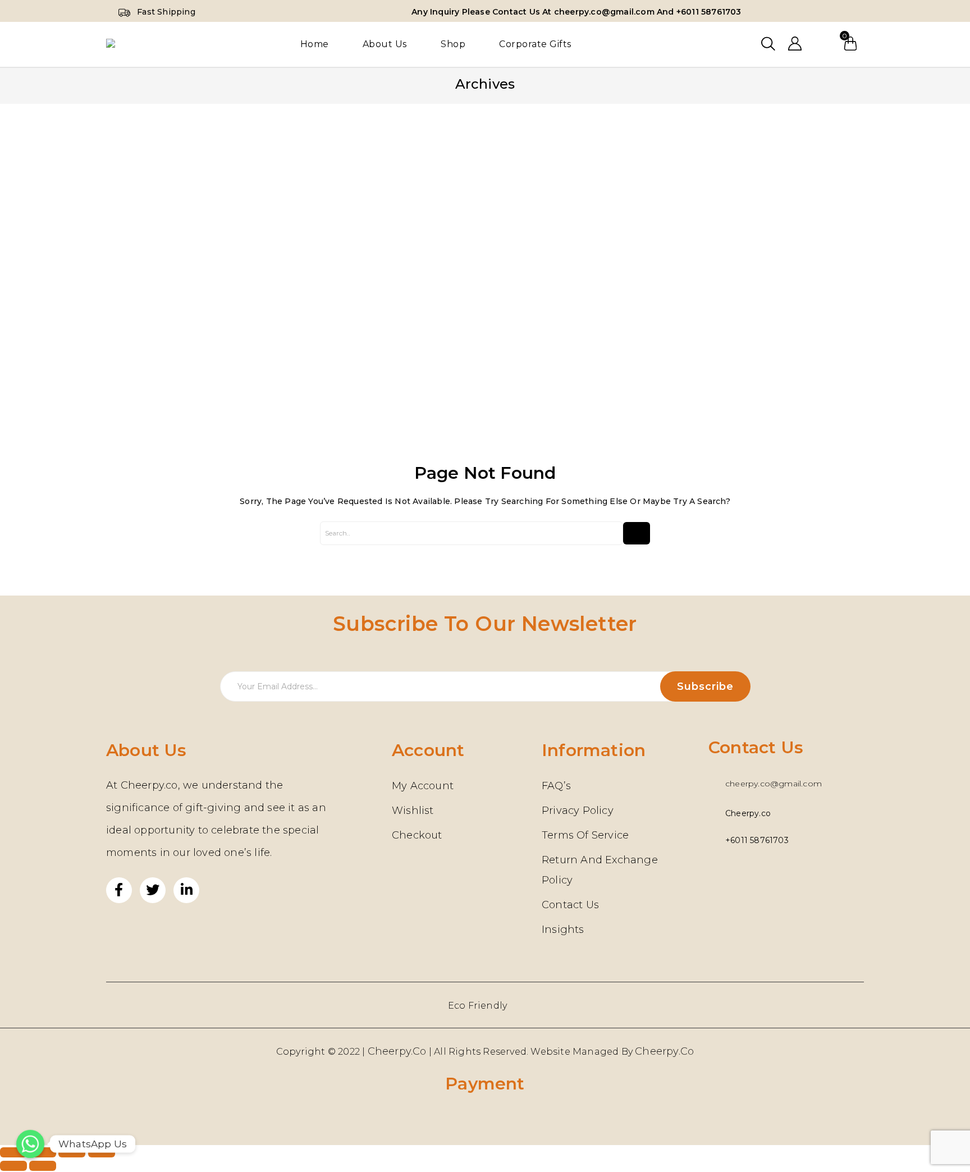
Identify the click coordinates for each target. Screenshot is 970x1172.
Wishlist (822, 44)
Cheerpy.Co (397, 1051)
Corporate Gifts (535, 44)
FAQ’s (556, 786)
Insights (563, 929)
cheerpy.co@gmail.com (773, 784)
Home (314, 44)
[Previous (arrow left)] (13, 1166)
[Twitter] (153, 890)
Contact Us (570, 905)
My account (423, 786)
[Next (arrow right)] (42, 1166)
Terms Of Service (585, 835)
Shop (453, 44)
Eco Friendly (477, 1005)
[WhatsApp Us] (30, 1144)
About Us (385, 44)
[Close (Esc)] (13, 1152)
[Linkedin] (186, 890)
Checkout (417, 835)
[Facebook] (119, 890)
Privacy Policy (578, 810)
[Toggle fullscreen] (71, 1152)
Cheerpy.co (664, 1051)
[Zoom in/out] (101, 1152)
